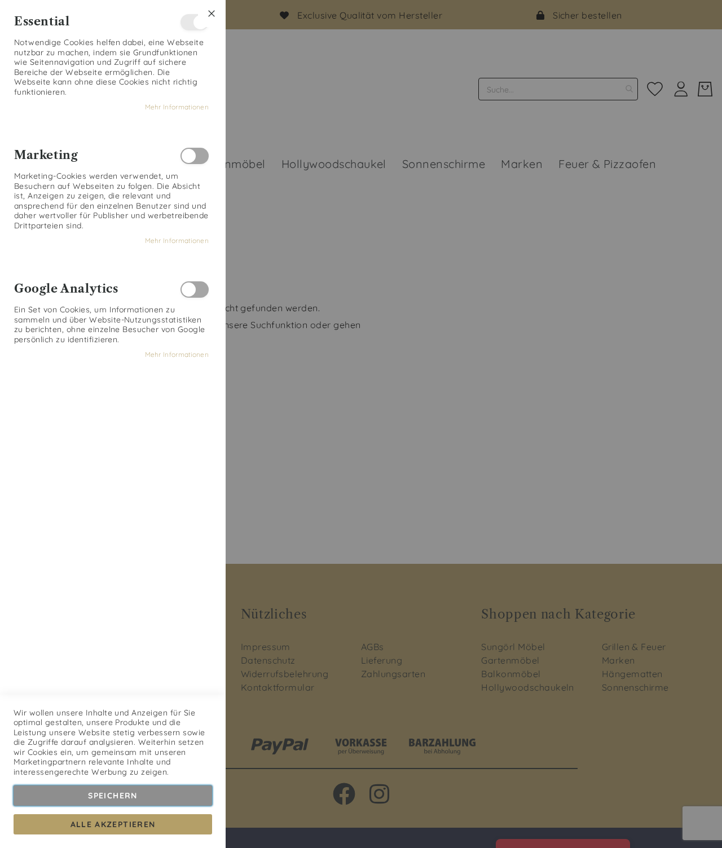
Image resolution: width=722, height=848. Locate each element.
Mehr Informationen (177, 107)
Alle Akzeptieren (113, 824)
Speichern (112, 795)
